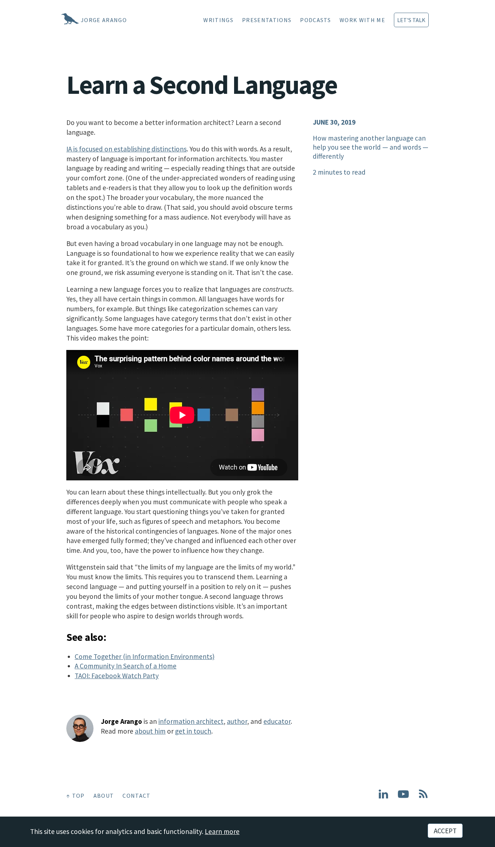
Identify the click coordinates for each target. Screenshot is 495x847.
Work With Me (362, 20)
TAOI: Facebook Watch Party (117, 675)
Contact (136, 795)
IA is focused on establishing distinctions (126, 149)
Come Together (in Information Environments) (145, 656)
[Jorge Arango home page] (61, 20)
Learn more (222, 831)
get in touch (193, 731)
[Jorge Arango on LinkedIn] (383, 797)
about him (150, 731)
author (237, 721)
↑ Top (75, 795)
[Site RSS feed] (423, 797)
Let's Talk (411, 20)
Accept (445, 830)
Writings (218, 20)
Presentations (266, 20)
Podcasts (315, 20)
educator (277, 721)
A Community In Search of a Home (125, 666)
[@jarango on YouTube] (403, 797)
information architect (191, 721)
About (103, 795)
